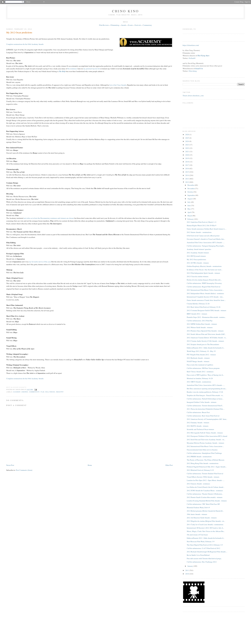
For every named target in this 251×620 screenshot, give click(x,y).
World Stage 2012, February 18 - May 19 (201, 351)
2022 (187, 148)
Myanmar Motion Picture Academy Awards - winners (205, 443)
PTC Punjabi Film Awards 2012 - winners (201, 354)
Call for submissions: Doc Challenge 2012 (202, 562)
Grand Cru (199, 68)
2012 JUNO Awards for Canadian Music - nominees (205, 490)
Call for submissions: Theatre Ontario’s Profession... (205, 494)
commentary (34, 392)
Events (130, 25)
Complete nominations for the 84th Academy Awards (25, 44)
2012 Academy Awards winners (198, 252)
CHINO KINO (125, 11)
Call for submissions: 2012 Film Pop (199, 320)
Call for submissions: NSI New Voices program (203, 368)
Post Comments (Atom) (24, 470)
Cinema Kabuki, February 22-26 (198, 303)
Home (90, 465)
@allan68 (192, 58)
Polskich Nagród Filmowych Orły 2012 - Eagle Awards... (207, 467)
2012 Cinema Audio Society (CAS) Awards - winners (205, 341)
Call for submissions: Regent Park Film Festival (203, 286)
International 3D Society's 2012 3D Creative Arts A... (205, 528)
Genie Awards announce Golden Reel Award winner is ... (206, 229)
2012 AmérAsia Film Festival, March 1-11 (201, 222)
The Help (62, 71)
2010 (187, 574)
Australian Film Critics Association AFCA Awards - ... (205, 242)
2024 (187, 141)
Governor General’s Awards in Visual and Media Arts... (206, 239)
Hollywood (50, 392)
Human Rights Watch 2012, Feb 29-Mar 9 (201, 225)
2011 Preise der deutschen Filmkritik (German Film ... (205, 409)
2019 (187, 158)
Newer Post (10, 465)
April (189, 212)
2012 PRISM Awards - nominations (199, 456)
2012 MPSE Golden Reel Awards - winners (202, 324)
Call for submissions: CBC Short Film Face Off (203, 504)
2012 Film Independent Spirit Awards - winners (203, 273)
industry (60, 392)
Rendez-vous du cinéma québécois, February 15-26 (205, 392)
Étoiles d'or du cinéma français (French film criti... (204, 280)
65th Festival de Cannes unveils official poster (203, 235)
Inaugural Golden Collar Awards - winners (201, 402)
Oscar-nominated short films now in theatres (202, 450)
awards (24, 392)
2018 (187, 161)
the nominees (72, 68)
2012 (187, 182)
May (189, 209)
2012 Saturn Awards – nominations (199, 232)
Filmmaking (115, 25)
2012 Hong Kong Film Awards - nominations (202, 463)
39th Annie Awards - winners (197, 514)
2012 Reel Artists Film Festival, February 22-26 (203, 307)
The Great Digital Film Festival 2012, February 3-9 (205, 545)
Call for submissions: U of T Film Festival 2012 (203, 548)
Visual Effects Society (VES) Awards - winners (203, 477)
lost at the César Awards (117, 85)
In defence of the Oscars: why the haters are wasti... (204, 269)
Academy (17, 392)
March (189, 215)
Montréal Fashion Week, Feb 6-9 (198, 507)
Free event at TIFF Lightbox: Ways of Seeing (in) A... (205, 375)
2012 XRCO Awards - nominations (199, 382)
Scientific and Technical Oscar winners (200, 429)
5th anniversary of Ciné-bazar (197, 534)
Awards (123, 25)
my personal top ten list (91, 68)
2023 (187, 144)
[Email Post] (35, 389)
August (190, 198)
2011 (187, 570)
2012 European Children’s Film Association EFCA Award (207, 436)
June (189, 205)
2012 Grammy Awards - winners (198, 422)
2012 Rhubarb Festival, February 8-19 (200, 470)
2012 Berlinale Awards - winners (198, 358)
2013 (187, 178)
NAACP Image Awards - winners (198, 361)
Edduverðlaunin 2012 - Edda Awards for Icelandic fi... (205, 348)
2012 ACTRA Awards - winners (198, 263)
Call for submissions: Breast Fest (198, 412)
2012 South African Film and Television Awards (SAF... (206, 334)
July (189, 202)
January (190, 566)
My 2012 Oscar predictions (19, 32)
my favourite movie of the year (40, 261)
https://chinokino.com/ (191, 45)
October (190, 192)
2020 (187, 155)
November (191, 188)
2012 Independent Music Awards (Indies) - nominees (205, 293)
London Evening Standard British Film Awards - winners (207, 501)
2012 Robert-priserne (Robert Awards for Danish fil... (205, 511)
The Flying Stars (203, 55)
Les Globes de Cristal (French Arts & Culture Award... (205, 487)
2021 (187, 151)
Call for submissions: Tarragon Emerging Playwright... (206, 246)
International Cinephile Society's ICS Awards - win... (205, 297)
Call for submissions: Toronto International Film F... (205, 405)
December (191, 185)
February (190, 219)
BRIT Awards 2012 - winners (197, 314)
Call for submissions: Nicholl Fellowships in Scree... (205, 399)
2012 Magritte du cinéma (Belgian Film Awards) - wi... (206, 521)
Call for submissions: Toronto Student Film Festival (205, 473)
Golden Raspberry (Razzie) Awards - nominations (204, 266)
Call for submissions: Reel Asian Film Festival (203, 416)
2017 (187, 165)
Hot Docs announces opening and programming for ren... (207, 388)
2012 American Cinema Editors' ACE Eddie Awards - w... (207, 337)
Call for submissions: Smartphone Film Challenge (204, 453)
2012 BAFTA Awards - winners (197, 426)
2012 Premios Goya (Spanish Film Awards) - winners (205, 331)
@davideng (193, 71)
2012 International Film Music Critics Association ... (205, 290)
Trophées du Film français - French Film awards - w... (205, 395)
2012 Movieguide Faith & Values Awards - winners (205, 433)
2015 (187, 172)
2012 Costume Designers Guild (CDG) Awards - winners (206, 310)
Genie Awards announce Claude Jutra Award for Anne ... (206, 300)
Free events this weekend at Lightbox (200, 365)
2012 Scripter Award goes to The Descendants (203, 344)
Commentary (147, 25)
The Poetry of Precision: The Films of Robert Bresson (205, 460)
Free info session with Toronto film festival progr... (204, 558)
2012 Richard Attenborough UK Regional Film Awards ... (207, 551)
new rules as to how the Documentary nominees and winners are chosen (49, 218)
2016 (187, 168)
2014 (187, 175)
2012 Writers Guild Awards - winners (200, 327)
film (42, 392)
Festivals (138, 25)
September (191, 195)
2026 (187, 134)
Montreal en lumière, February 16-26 (200, 378)
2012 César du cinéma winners (197, 276)
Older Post (169, 465)
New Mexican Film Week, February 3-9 (200, 541)
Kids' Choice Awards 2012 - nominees (200, 371)
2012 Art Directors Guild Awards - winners (202, 517)
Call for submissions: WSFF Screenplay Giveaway (204, 283)
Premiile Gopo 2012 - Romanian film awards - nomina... (206, 317)
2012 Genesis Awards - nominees (198, 484)
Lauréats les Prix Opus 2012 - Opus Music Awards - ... (205, 480)
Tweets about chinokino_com (193, 95)
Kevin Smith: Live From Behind (198, 555)
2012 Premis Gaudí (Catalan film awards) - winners (204, 497)
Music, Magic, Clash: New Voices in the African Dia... (206, 531)
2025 (187, 138)
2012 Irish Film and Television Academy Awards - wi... (206, 439)
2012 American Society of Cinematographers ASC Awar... (207, 419)
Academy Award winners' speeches (199, 249)
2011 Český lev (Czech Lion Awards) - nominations (205, 524)
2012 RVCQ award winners (196, 256)
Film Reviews (104, 25)
